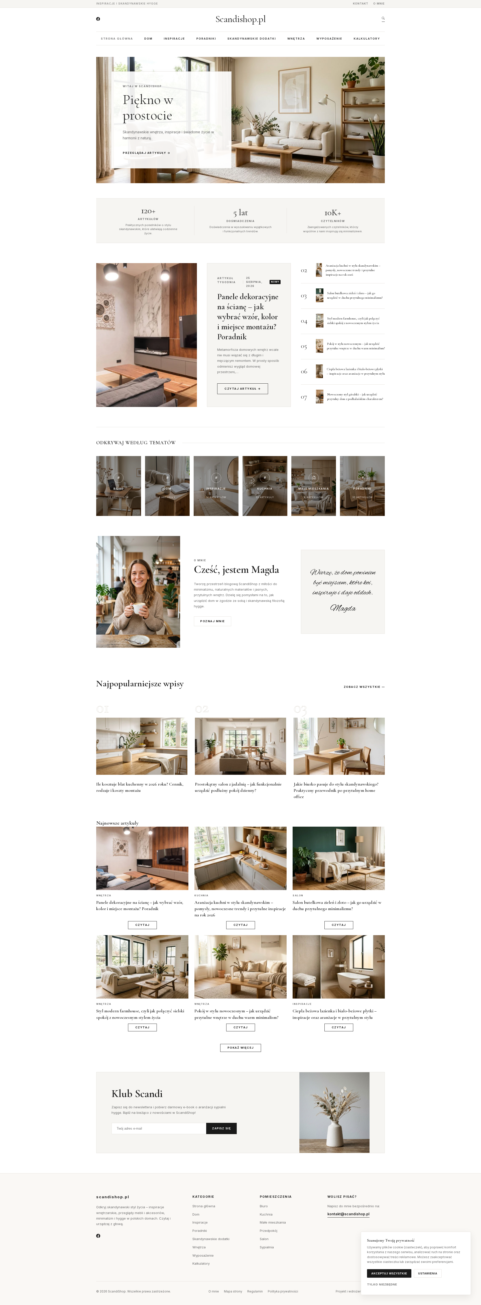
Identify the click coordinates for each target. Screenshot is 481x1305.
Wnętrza (296, 38)
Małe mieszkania (273, 1222)
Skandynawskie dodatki (251, 38)
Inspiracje (174, 38)
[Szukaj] (383, 19)
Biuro (264, 1206)
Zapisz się (221, 1128)
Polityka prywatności (283, 1291)
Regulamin (255, 1291)
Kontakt (360, 3)
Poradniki (206, 38)
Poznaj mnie (212, 621)
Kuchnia (266, 1214)
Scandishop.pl (240, 19)
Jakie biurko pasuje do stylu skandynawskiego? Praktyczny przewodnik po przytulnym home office (336, 790)
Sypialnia (267, 1247)
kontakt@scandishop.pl (348, 1214)
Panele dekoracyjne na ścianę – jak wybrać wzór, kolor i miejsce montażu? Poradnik (247, 317)
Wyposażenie (329, 38)
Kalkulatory (367, 38)
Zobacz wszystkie (362, 687)
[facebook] (98, 19)
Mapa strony (233, 1291)
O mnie (379, 3)
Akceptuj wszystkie (389, 1273)
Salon (264, 1239)
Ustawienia (427, 1273)
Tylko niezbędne (382, 1284)
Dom (148, 38)
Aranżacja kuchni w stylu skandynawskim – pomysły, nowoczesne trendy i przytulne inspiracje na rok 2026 (353, 270)
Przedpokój (268, 1231)
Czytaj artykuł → (242, 388)
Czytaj (142, 925)
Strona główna (117, 38)
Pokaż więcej (240, 1047)
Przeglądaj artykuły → (147, 153)
